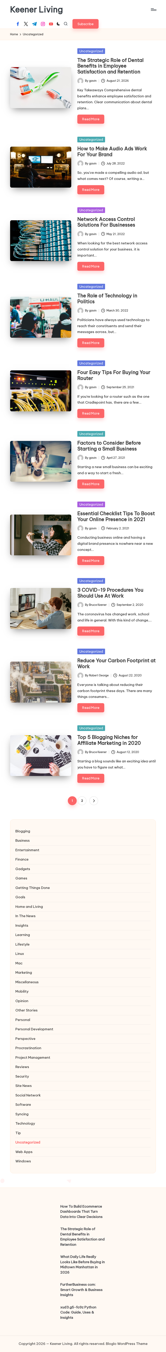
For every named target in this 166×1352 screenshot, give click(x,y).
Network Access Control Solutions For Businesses (106, 222)
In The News (25, 916)
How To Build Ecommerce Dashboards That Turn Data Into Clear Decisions (81, 1211)
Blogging (22, 831)
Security (22, 1076)
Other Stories (26, 1010)
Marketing (23, 972)
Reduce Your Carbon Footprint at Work (116, 663)
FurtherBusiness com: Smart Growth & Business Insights (81, 1289)
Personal (22, 1020)
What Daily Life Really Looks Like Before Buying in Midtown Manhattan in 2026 (82, 1264)
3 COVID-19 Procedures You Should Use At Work (110, 593)
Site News (23, 1085)
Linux (19, 953)
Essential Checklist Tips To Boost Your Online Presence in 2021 (116, 516)
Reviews (22, 1067)
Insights (21, 925)
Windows (23, 1161)
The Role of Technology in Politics (107, 298)
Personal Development (34, 1029)
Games (21, 878)
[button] (85, 24)
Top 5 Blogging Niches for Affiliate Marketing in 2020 (109, 740)
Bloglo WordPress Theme (127, 1343)
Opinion (21, 1001)
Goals (20, 897)
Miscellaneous (27, 982)
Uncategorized (91, 51)
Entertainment (27, 850)
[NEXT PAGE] (93, 800)
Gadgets (22, 869)
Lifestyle (22, 944)
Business (22, 840)
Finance (22, 859)
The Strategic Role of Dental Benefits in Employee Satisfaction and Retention (110, 66)
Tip (18, 1133)
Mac (18, 963)
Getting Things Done (32, 888)
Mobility (22, 991)
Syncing (22, 1114)
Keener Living (36, 9)
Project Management (32, 1057)
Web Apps (24, 1152)
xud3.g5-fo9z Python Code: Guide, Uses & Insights (78, 1312)
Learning (22, 935)
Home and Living (29, 906)
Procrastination (28, 1048)
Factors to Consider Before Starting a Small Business (109, 446)
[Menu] (153, 9)
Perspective (25, 1038)
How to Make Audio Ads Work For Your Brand (112, 151)
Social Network (28, 1095)
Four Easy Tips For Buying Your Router (113, 375)
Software (23, 1104)
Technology (25, 1123)
